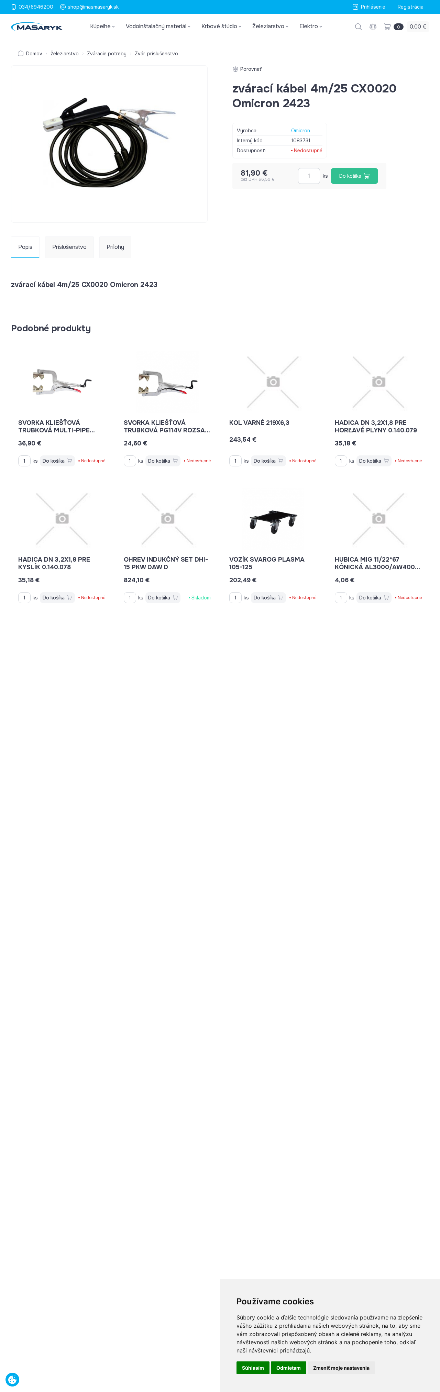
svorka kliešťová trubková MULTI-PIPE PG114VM (54, 430)
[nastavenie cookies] (12, 1380)
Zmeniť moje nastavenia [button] (341, 1368)
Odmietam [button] (288, 1368)
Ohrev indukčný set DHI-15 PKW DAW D (166, 563)
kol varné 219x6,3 (259, 423)
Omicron (300, 131)
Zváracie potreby (106, 54)
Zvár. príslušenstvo (156, 54)
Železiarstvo (65, 54)
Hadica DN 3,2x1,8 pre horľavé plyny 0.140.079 (376, 426)
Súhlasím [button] (253, 1368)
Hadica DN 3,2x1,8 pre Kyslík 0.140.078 (54, 563)
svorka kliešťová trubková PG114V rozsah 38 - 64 (166, 430)
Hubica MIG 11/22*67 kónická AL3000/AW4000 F (377, 567)
